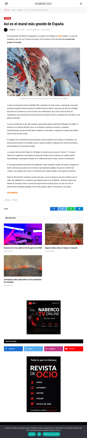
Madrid (15, 200)
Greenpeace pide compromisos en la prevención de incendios (22, 280)
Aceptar (32, 434)
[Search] (81, 3)
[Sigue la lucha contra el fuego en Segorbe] (64, 234)
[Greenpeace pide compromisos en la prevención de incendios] (23, 266)
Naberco (12, 30)
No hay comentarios (34, 30)
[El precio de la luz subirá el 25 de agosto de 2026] (23, 234)
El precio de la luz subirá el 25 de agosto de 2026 (23, 248)
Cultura (7, 18)
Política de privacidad (51, 434)
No (39, 434)
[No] (84, 431)
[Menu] (6, 3)
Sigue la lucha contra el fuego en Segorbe (61, 248)
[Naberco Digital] (43, 3)
